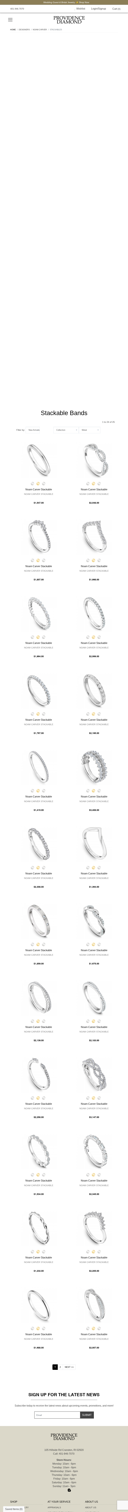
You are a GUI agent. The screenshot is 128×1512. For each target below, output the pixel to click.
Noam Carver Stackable (38, 494)
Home (13, 30)
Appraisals (54, 1507)
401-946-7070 (66, 1453)
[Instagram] (64, 1490)
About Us (90, 1507)
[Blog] (69, 1490)
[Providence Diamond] (69, 20)
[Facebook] (58, 1490)
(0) (116, 8)
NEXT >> (69, 1367)
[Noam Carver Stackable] (39, 460)
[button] (67, 9)
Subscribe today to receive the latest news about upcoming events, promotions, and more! (64, 1405)
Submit (87, 1415)
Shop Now (82, 2)
